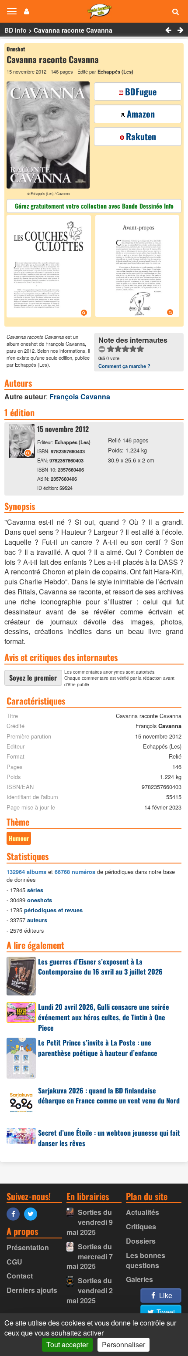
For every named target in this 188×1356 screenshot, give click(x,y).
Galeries (139, 1279)
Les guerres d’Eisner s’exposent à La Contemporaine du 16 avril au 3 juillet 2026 (100, 966)
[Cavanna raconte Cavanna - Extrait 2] (136, 267)
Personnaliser (123, 1344)
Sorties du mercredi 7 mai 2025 (89, 1256)
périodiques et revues (53, 910)
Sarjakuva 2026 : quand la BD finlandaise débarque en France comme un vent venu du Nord (109, 1095)
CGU (14, 1262)
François (79, 396)
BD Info (15, 30)
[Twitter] (33, 1213)
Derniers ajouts (32, 1290)
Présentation (28, 1247)
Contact (20, 1276)
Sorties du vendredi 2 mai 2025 (89, 1290)
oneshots (39, 900)
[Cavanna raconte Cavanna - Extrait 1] (50, 267)
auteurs (37, 920)
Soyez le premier (33, 677)
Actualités (142, 1212)
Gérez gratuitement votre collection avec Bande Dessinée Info (94, 205)
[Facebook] (15, 1213)
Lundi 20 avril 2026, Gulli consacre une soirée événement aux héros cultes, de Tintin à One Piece (103, 1017)
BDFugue (141, 91)
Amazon (141, 113)
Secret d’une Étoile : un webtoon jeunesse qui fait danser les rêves (109, 1137)
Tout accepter (67, 1344)
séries (35, 890)
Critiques (141, 1226)
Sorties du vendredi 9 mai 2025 (89, 1222)
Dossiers (141, 1241)
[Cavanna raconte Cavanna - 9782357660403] (22, 455)
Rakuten (141, 136)
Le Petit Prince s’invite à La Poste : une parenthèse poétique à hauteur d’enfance (97, 1047)
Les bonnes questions (145, 1260)
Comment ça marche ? (124, 365)
